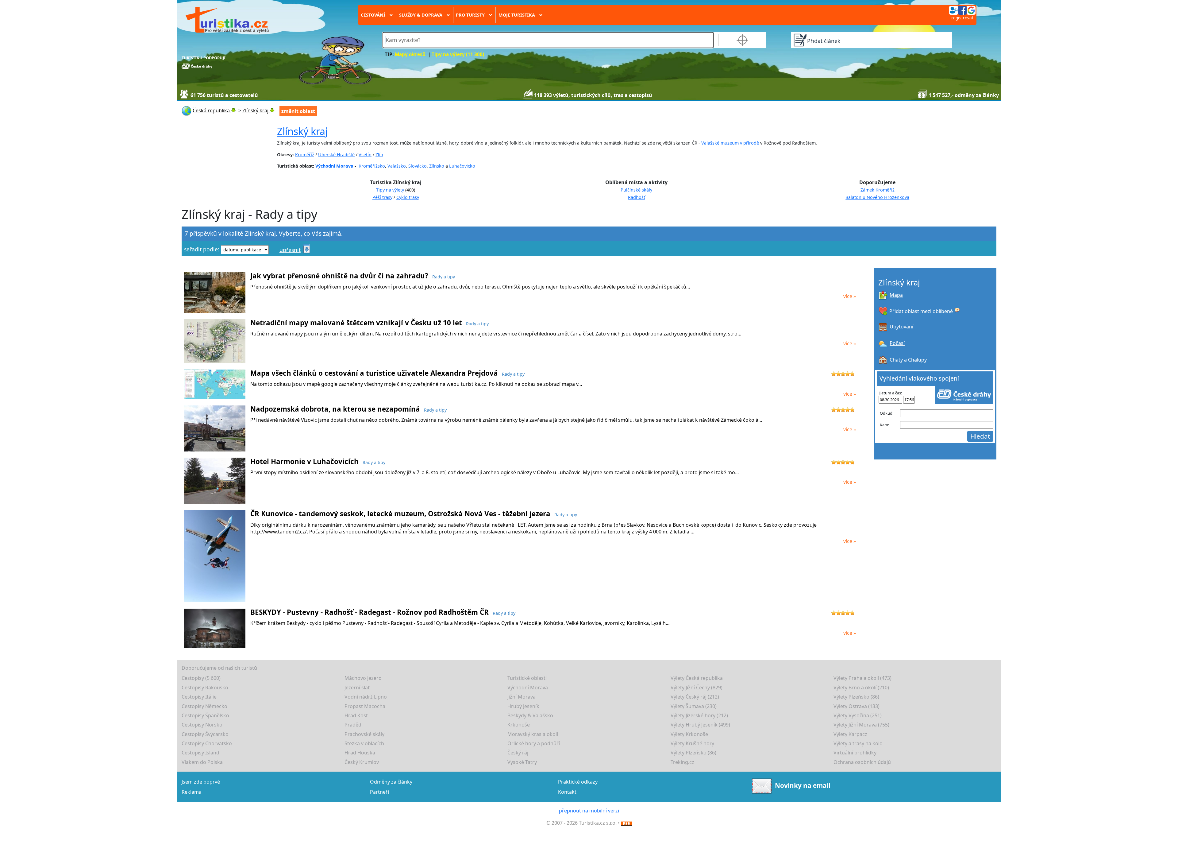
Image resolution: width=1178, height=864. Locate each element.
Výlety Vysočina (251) (857, 715)
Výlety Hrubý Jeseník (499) (700, 724)
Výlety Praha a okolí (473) (862, 678)
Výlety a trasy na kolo (858, 743)
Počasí (897, 343)
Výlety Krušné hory (692, 743)
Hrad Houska (360, 752)
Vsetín (365, 154)
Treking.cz (682, 762)
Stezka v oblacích (364, 743)
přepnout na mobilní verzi (589, 810)
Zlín (379, 154)
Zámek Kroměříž (877, 190)
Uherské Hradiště (336, 154)
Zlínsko (436, 166)
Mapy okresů (410, 54)
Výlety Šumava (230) (694, 706)
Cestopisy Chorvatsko (207, 743)
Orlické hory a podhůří (533, 743)
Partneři (379, 791)
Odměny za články (391, 781)
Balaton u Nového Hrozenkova (877, 197)
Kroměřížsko (372, 166)
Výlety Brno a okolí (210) (861, 687)
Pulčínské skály (636, 190)
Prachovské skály (364, 734)
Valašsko (396, 166)
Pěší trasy (382, 197)
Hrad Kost (356, 715)
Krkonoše (518, 724)
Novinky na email (802, 785)
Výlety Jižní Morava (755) (861, 724)
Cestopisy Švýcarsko (205, 734)
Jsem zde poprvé (201, 781)
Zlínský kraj (302, 131)
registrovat (962, 18)
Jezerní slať (357, 687)
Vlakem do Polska (202, 762)
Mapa (896, 295)
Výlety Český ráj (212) (695, 696)
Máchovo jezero (363, 678)
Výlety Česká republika (697, 678)
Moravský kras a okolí (532, 734)
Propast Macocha (365, 706)
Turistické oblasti (527, 678)
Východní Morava (334, 166)
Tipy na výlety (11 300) (458, 54)
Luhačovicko (462, 166)
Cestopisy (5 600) (201, 678)
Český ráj (517, 752)
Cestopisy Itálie (199, 696)
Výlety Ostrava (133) (856, 706)
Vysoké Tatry (522, 762)
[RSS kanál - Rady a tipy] (626, 822)
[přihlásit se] (962, 9)
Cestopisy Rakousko (205, 687)
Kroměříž (304, 154)
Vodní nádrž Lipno (366, 696)
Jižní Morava (521, 696)
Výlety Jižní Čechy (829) (696, 687)
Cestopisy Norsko (202, 724)
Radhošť (636, 197)
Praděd (353, 724)
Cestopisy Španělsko (205, 715)
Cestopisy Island (200, 752)
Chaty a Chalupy (908, 359)
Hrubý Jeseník (523, 706)
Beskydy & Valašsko (530, 715)
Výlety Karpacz (850, 734)
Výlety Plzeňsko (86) (856, 696)
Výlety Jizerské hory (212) (699, 715)
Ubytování (901, 326)
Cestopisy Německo (204, 706)
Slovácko (417, 166)
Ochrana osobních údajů (862, 762)
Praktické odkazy (578, 781)
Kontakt (567, 791)
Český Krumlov (362, 762)
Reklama (192, 791)
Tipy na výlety (390, 190)
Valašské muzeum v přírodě (730, 143)
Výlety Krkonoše (689, 734)
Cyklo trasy (407, 197)
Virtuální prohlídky (854, 752)
